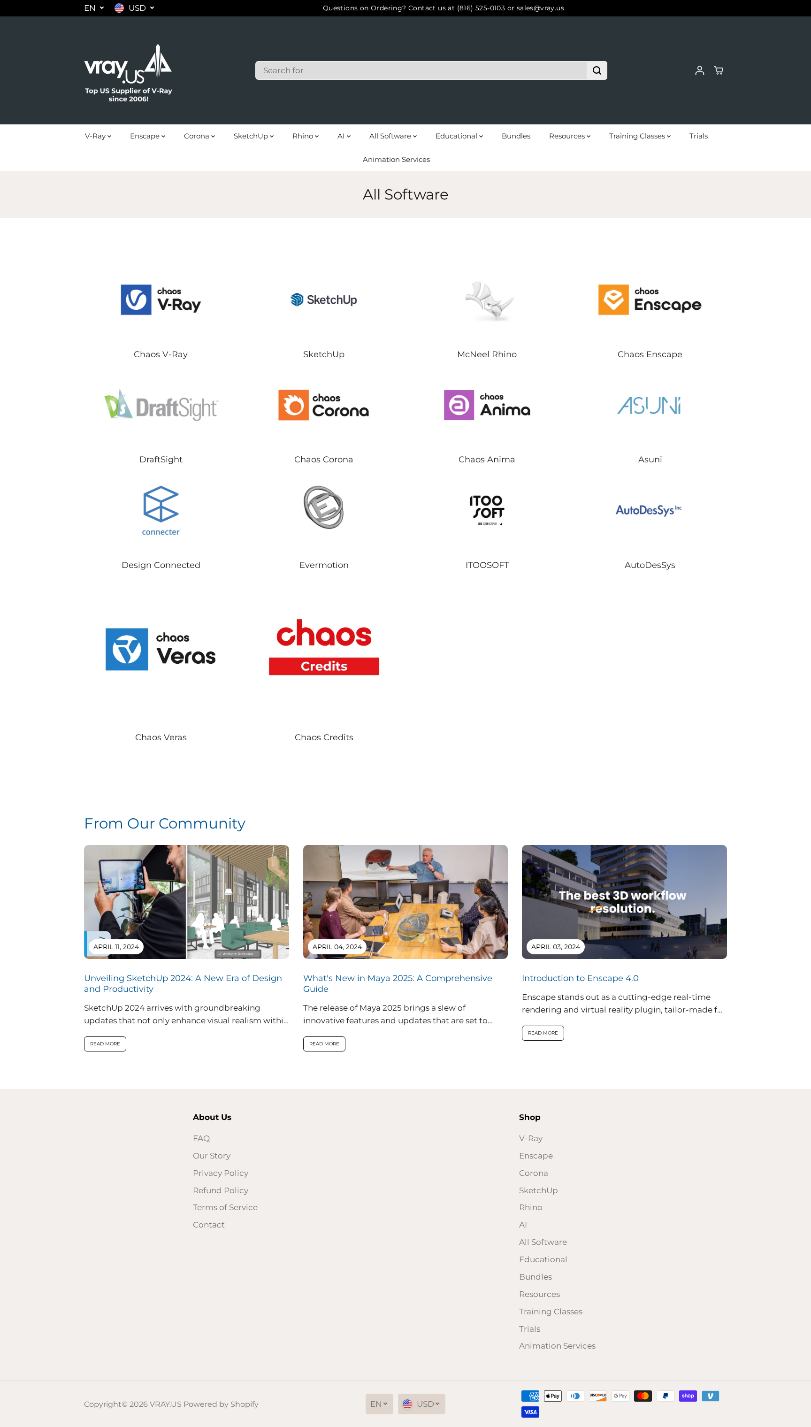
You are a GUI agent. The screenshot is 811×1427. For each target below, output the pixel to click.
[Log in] (699, 70)
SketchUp (252, 135)
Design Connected (161, 565)
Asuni (650, 459)
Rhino (303, 135)
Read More (105, 1044)
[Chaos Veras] (161, 649)
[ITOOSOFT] (487, 510)
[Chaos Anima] (487, 405)
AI (342, 135)
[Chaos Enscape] (650, 300)
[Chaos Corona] (324, 405)
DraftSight (161, 459)
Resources (568, 135)
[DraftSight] (161, 405)
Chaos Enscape (650, 354)
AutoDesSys (650, 565)
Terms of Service (225, 1207)
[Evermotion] (324, 510)
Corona (197, 135)
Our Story (211, 1155)
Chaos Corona (323, 459)
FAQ (201, 1138)
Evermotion (324, 565)
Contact (209, 1224)
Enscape (145, 135)
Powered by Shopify (221, 1404)
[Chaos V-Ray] (161, 300)
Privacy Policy (220, 1173)
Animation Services (396, 159)
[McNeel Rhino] (487, 300)
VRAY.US (166, 1404)
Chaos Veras (161, 737)
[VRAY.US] (128, 70)
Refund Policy (220, 1190)
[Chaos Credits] (324, 649)
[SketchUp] (324, 300)
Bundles (516, 135)
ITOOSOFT (487, 565)
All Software (391, 135)
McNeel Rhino (487, 354)
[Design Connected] (161, 510)
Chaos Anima (487, 459)
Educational (457, 135)
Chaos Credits (324, 737)
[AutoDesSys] (650, 510)
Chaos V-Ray (161, 354)
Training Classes (638, 135)
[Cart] (718, 70)
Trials (698, 135)
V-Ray (96, 135)
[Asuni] (650, 405)
